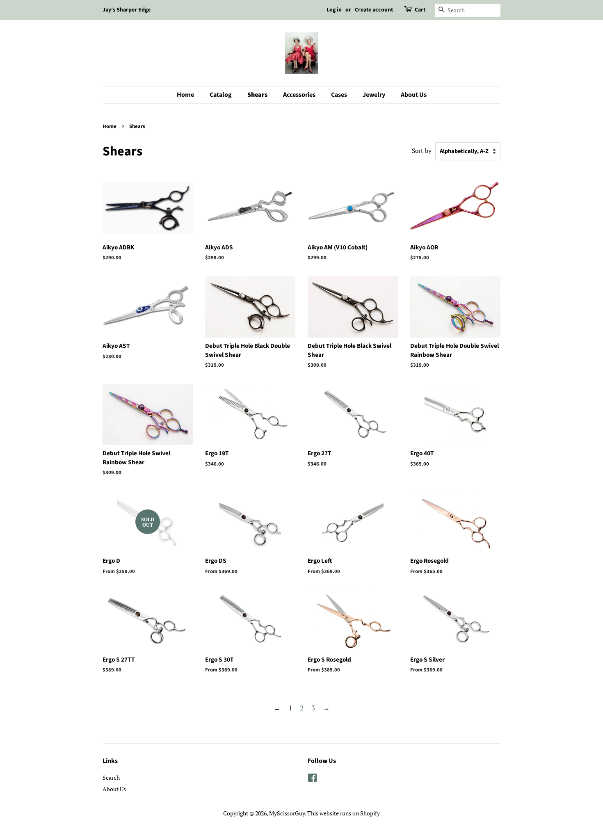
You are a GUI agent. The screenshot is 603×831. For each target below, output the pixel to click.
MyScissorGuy (287, 813)
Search (111, 777)
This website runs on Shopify (343, 813)
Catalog (221, 94)
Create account (374, 10)
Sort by (422, 150)
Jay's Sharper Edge (127, 10)
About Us (414, 94)
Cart (420, 10)
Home (185, 94)
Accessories (299, 94)
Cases (339, 94)
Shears (257, 94)
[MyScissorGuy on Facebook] (312, 779)
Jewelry (374, 94)
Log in (334, 10)
